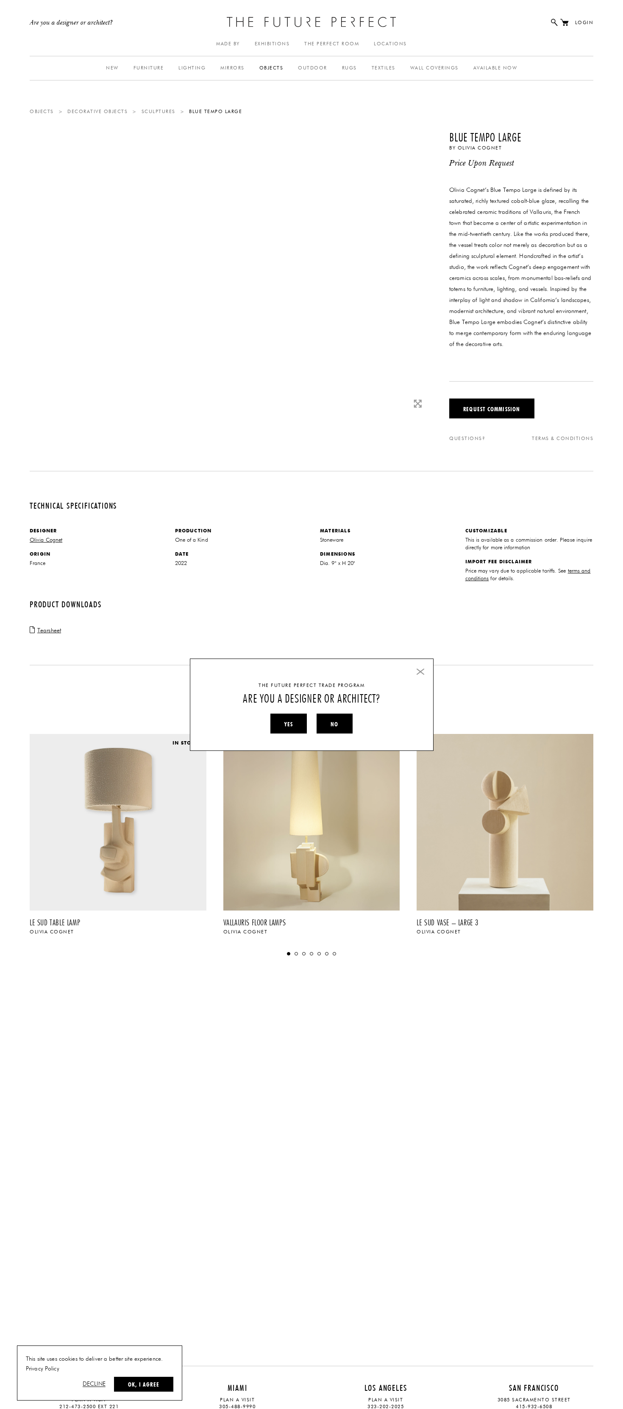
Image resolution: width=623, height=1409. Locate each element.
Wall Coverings (434, 68)
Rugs (349, 68)
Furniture (149, 68)
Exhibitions (272, 44)
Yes (288, 724)
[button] (288, 953)
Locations (390, 44)
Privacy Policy (42, 1369)
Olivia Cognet (480, 148)
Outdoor (312, 68)
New (112, 68)
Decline (94, 1384)
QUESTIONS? (467, 438)
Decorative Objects (97, 111)
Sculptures (158, 111)
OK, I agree (143, 1384)
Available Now (495, 68)
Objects (271, 68)
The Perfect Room (331, 44)
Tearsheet (49, 631)
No (334, 724)
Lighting (192, 68)
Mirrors (232, 68)
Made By (228, 44)
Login (584, 22)
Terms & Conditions (562, 438)
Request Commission (491, 409)
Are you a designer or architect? (71, 22)
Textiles (383, 68)
